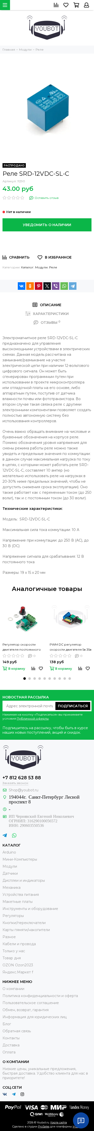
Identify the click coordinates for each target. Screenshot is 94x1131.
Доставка (11, 1045)
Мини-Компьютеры (20, 859)
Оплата (9, 1052)
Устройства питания (21, 894)
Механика (12, 887)
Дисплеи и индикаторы (24, 880)
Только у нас (14, 951)
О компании (13, 988)
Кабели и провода (19, 944)
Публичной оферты (33, 718)
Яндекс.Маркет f (18, 972)
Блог (7, 1024)
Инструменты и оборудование (30, 908)
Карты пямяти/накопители (26, 930)
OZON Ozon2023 (18, 965)
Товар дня (12, 958)
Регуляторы (13, 915)
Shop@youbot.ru (23, 790)
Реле (53, 267)
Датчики (10, 873)
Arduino (9, 852)
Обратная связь (17, 1031)
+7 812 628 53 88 (22, 778)
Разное (9, 937)
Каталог (27, 267)
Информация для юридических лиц (35, 1017)
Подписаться (73, 706)
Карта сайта (58, 1122)
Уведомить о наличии (47, 225)
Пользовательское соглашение (31, 1003)
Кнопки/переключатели (24, 923)
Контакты (11, 1038)
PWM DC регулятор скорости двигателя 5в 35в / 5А (70, 647)
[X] (47, 286)
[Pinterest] (38, 286)
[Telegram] (72, 286)
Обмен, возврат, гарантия (26, 1010)
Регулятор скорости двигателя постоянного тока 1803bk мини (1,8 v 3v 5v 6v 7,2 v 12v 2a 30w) (22, 647)
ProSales (43, 1126)
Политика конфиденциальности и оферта (40, 996)
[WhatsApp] (64, 286)
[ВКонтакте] (21, 286)
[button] (24, 678)
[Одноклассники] (30, 286)
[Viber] (55, 286)
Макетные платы (18, 901)
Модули (41, 267)
